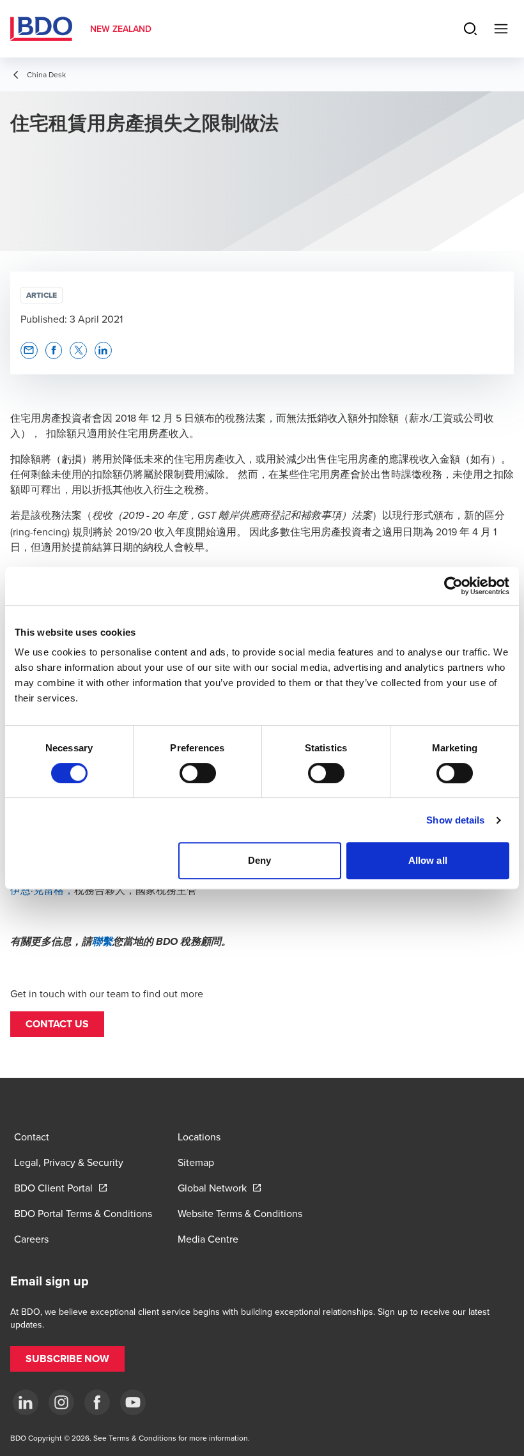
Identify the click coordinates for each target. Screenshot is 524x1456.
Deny (259, 860)
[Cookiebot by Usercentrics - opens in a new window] (453, 585)
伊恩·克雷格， (42, 890)
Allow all (427, 860)
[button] (57, 1024)
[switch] (198, 773)
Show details (455, 820)
